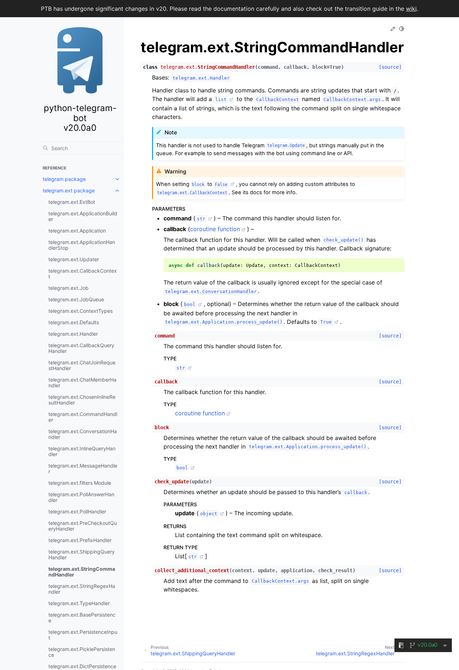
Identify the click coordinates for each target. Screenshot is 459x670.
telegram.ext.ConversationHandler (82, 434)
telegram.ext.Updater (73, 259)
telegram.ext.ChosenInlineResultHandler (81, 400)
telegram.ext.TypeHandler (79, 603)
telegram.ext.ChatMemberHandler (82, 382)
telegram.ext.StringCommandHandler (81, 572)
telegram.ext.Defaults (73, 322)
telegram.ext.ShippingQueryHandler (81, 554)
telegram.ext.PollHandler (77, 511)
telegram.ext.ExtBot (71, 202)
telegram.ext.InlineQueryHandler (81, 451)
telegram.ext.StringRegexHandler (81, 589)
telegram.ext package (69, 190)
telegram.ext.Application (77, 231)
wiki (411, 8)
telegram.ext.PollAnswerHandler (81, 497)
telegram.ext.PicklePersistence (81, 652)
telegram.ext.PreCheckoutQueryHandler (82, 526)
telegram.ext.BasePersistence (81, 617)
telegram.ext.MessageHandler (82, 468)
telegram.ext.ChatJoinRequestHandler (81, 365)
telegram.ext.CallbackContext (82, 273)
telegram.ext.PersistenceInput (82, 635)
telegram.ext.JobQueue (76, 299)
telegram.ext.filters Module (79, 483)
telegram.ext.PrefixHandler (80, 540)
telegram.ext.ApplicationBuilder (82, 216)
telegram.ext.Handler (73, 334)
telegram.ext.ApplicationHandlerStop (81, 245)
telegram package (64, 179)
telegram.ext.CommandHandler (82, 417)
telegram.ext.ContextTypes (80, 311)
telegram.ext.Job (68, 288)
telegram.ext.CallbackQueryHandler (81, 348)
